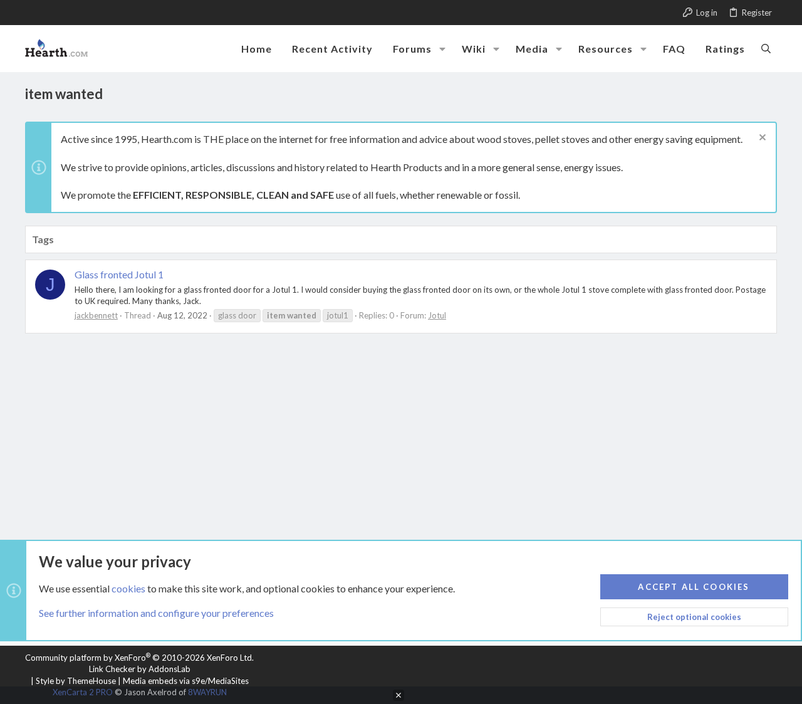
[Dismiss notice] (761, 138)
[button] (442, 49)
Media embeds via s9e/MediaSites (186, 681)
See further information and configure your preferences (156, 613)
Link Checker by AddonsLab (139, 669)
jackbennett (96, 315)
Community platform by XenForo (139, 658)
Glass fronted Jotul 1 (119, 274)
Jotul (437, 315)
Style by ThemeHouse (76, 681)
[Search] (766, 48)
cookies (128, 588)
